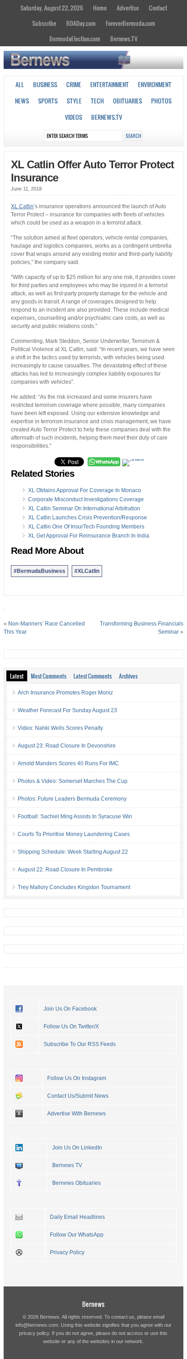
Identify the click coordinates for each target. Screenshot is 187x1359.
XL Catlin (22, 206)
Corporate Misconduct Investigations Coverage (86, 499)
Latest (17, 676)
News (22, 100)
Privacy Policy (67, 1252)
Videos (73, 117)
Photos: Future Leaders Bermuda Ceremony (72, 799)
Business (45, 84)
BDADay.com (81, 23)
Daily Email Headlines (77, 1217)
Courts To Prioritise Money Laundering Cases (74, 834)
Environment (155, 84)
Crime (73, 84)
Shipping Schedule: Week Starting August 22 (73, 852)
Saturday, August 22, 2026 (51, 7)
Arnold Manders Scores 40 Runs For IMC (68, 763)
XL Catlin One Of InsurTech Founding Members (86, 526)
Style (74, 100)
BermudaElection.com (74, 38)
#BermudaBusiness (39, 571)
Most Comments (48, 676)
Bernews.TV (124, 38)
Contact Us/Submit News (77, 1096)
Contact (158, 7)
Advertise (128, 7)
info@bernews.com (36, 1325)
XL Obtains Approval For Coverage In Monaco (84, 490)
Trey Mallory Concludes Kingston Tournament (74, 887)
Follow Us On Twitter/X (71, 1026)
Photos (161, 100)
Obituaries (127, 100)
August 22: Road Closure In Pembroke (65, 869)
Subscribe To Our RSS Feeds (80, 1044)
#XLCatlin (86, 571)
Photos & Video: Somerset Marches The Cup (73, 781)
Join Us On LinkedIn (77, 1147)
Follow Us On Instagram (76, 1078)
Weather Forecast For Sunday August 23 (67, 710)
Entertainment (109, 84)
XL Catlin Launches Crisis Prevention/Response (87, 517)
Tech (97, 100)
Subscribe (44, 23)
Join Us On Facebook (70, 1009)
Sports (48, 100)
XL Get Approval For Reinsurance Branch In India (88, 536)
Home (100, 7)
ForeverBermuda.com (130, 23)
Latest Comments (93, 676)
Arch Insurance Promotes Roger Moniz (65, 692)
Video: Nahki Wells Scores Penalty (60, 728)
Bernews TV (67, 1165)
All (19, 84)
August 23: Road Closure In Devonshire (67, 746)
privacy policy (34, 1333)
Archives (128, 676)
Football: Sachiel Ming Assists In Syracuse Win (75, 816)
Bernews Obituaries (76, 1183)
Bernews (93, 1304)
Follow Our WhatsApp (76, 1235)
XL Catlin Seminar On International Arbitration (84, 508)
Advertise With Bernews (76, 1113)
